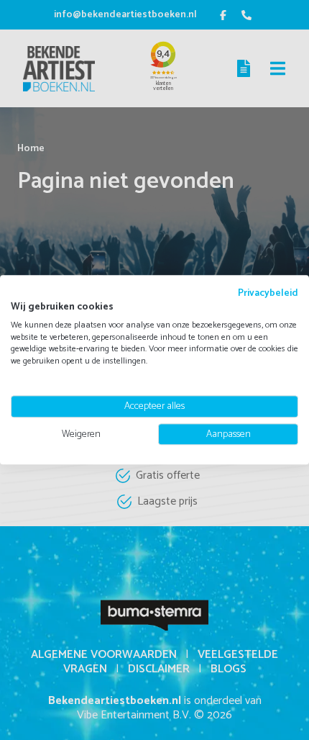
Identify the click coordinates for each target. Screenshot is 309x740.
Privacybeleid (268, 293)
